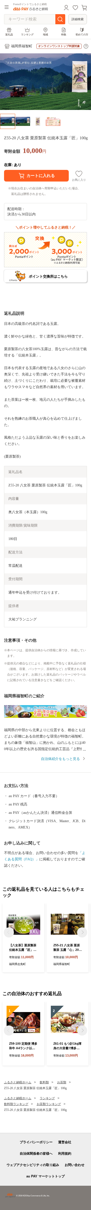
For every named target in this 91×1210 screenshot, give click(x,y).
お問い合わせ (74, 1165)
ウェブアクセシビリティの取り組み (33, 1165)
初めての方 (82, 34)
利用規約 (64, 1153)
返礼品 (9, 34)
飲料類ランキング (16, 1104)
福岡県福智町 (21, 46)
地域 (45, 34)
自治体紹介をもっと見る (60, 759)
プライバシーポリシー (36, 1142)
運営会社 (64, 1142)
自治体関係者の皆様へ (36, 1153)
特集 (63, 34)
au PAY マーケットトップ (45, 1176)
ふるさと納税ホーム (17, 1082)
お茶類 (61, 1082)
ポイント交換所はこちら (48, 276)
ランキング (27, 34)
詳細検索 (78, 19)
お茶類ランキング (49, 1104)
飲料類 (44, 1082)
